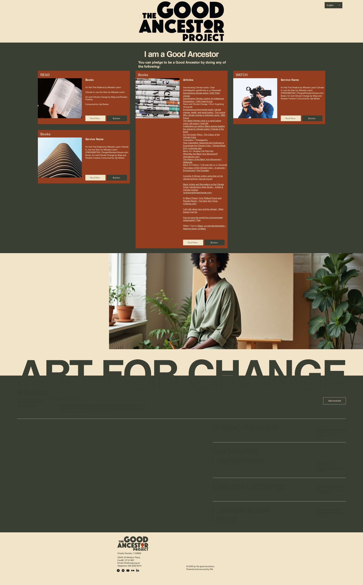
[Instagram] (123, 570)
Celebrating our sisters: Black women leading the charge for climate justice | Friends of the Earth (204, 129)
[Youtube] (128, 570)
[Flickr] (132, 570)
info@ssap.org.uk (132, 563)
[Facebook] (118, 570)
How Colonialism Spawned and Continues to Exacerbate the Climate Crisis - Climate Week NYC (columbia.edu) (204, 146)
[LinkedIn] (137, 570)
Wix (212, 569)
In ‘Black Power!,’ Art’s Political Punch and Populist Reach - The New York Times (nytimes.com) (202, 201)
